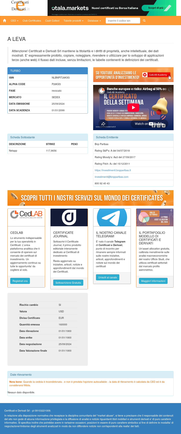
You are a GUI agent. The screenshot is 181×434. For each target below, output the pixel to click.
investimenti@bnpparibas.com (112, 176)
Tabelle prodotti (73, 20)
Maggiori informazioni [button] (153, 281)
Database (93, 20)
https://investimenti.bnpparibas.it (113, 170)
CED (14, 20)
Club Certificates (32, 20)
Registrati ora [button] (20, 281)
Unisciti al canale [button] (107, 277)
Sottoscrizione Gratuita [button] (68, 282)
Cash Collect (52, 20)
